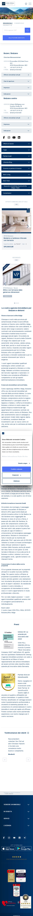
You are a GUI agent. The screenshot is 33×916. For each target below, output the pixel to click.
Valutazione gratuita (17, 37)
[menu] (30, 4)
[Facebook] (4, 137)
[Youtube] (14, 137)
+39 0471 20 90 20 (16, 67)
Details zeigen (22, 463)
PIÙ (17, 204)
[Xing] (25, 838)
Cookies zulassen (16, 469)
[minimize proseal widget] (30, 897)
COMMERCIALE (19, 23)
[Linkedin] (19, 838)
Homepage (6, 792)
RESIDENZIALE (7, 23)
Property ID (7, 25)
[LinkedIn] (19, 137)
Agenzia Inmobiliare (15, 792)
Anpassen (15, 475)
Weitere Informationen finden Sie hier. (15, 456)
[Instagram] (9, 137)
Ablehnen (16, 481)
